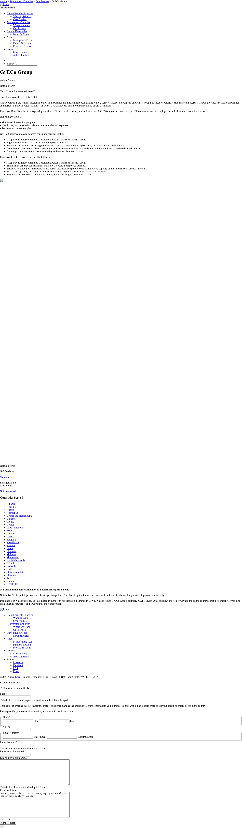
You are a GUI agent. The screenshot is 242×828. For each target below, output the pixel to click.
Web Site (4, 477)
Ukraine (11, 581)
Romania (11, 566)
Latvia (10, 548)
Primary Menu (8, 7)
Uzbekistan (12, 584)
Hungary (11, 539)
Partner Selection (22, 43)
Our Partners (19, 28)
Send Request (8, 823)
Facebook (18, 665)
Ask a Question (21, 55)
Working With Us (22, 16)
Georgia (11, 533)
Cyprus (10, 524)
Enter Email (40, 736)
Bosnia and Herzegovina (19, 515)
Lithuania (11, 551)
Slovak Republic (15, 572)
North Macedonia (16, 560)
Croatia (10, 521)
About (10, 37)
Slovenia (11, 575)
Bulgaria (11, 518)
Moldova (11, 554)
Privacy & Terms (22, 46)
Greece (10, 536)
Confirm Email (85, 736)
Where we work (21, 25)
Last (72, 721)
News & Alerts (21, 34)
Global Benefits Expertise (20, 13)
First (36, 721)
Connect (11, 49)
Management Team (23, 40)
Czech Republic (15, 527)
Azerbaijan (12, 512)
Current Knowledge (17, 31)
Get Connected (8, 491)
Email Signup (20, 52)
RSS (15, 668)
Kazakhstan (13, 542)
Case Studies (20, 19)
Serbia (10, 569)
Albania (11, 503)
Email (16, 671)
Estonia (10, 530)
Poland (10, 563)
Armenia (11, 506)
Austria (10, 509)
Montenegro (13, 557)
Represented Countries (18, 22)
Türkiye (11, 578)
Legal (18, 677)
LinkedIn (18, 662)
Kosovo (11, 545)
